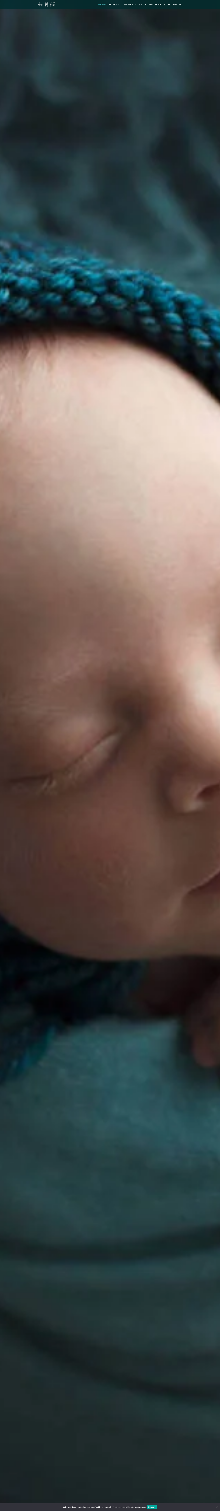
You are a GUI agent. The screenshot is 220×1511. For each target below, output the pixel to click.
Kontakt (178, 4)
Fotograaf (155, 4)
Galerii (113, 4)
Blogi (167, 4)
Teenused (127, 4)
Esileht (102, 4)
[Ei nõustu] (217, 1507)
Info (141, 4)
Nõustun (151, 1507)
